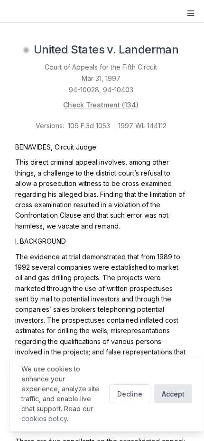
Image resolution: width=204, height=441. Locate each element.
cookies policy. (44, 419)
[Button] (190, 13)
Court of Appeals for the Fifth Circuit (101, 67)
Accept (173, 394)
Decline (129, 394)
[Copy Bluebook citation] (188, 50)
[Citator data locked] (26, 50)
